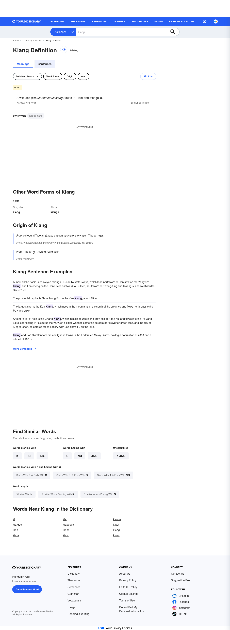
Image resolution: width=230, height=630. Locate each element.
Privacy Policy (127, 580)
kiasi (66, 535)
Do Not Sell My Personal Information (131, 609)
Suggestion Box (180, 580)
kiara (16, 535)
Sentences (45, 64)
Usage (71, 607)
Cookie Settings (128, 594)
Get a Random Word (27, 589)
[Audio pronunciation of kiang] (63, 49)
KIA (42, 456)
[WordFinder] (216, 21)
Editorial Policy (128, 587)
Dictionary (60, 32)
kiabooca (68, 524)
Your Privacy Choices (119, 628)
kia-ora (117, 519)
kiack (116, 524)
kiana (66, 530)
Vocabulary (74, 600)
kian (15, 530)
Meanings (23, 64)
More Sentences (22, 349)
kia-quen (18, 524)
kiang (121, 456)
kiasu (116, 535)
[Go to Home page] (26, 21)
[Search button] (174, 32)
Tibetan (27, 251)
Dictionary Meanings (32, 40)
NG (80, 456)
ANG (94, 456)
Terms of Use (127, 600)
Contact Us (177, 573)
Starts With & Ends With (31, 475)
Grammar (73, 594)
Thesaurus (74, 580)
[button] (205, 21)
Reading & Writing (78, 614)
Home (16, 40)
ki (14, 519)
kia (65, 519)
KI (29, 456)
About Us (124, 573)
